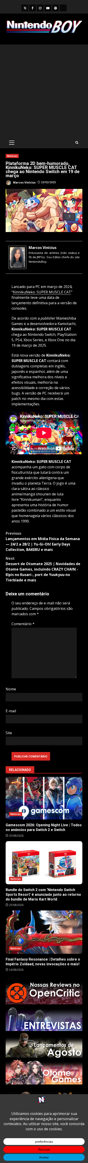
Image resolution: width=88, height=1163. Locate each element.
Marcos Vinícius (24, 182)
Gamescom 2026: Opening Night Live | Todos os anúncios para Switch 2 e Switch (44, 798)
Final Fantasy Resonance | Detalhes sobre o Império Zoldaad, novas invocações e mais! (44, 932)
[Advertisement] (44, 91)
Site (9, 732)
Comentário (23, 623)
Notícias (12, 156)
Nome (11, 689)
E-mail (11, 710)
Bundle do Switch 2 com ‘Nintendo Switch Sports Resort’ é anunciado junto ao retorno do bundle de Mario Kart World (44, 862)
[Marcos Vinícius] (17, 257)
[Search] (76, 142)
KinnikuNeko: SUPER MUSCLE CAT (42, 292)
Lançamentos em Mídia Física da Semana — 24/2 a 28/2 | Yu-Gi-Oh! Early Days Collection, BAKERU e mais (43, 541)
